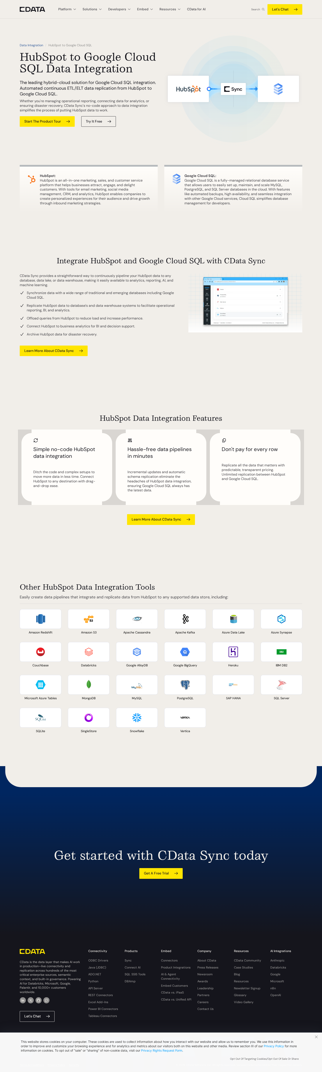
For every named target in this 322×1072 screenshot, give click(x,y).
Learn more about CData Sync (49, 350)
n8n (273, 988)
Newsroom (205, 974)
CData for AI (196, 9)
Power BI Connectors (103, 1009)
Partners (203, 995)
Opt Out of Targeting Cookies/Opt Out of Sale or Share (264, 1059)
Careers (203, 1002)
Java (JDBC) (97, 967)
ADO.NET (94, 974)
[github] (38, 1000)
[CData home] (36, 9)
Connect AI (132, 967)
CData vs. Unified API (176, 999)
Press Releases (207, 967)
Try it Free (94, 121)
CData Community (247, 960)
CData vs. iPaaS (172, 992)
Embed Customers (174, 986)
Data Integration (31, 45)
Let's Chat (280, 9)
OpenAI (275, 995)
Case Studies (243, 967)
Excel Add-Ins (98, 1002)
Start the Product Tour (42, 121)
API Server (95, 988)
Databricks (278, 967)
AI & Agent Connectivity (170, 976)
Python (93, 981)
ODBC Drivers (98, 960)
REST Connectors (100, 995)
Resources (241, 981)
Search (255, 9)
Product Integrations (176, 967)
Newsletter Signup (247, 988)
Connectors (169, 960)
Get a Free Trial (156, 873)
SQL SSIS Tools (135, 974)
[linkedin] (23, 1000)
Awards (202, 981)
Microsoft (277, 981)
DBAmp (130, 981)
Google (275, 974)
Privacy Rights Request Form (161, 1050)
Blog (237, 974)
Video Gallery (243, 1002)
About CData (206, 960)
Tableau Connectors (102, 1016)
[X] (31, 1000)
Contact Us (205, 1009)
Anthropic (277, 960)
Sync (128, 960)
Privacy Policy (274, 1046)
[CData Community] (46, 1000)
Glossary (240, 995)
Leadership (205, 988)
